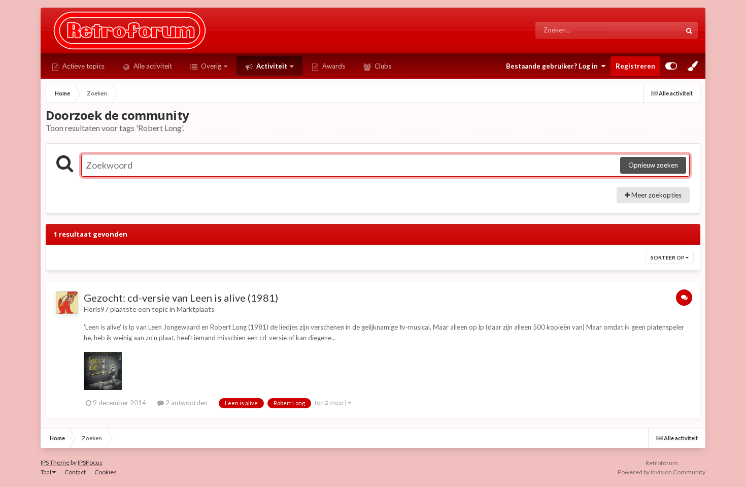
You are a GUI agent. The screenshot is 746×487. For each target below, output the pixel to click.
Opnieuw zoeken (653, 165)
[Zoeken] (689, 30)
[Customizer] (671, 66)
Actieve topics (83, 66)
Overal (657, 30)
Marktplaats (196, 309)
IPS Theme (55, 462)
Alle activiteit (152, 66)
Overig (210, 66)
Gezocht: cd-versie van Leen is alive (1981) (181, 297)
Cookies (105, 472)
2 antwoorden (186, 403)
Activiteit (271, 66)
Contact (75, 472)
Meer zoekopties (656, 195)
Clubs (382, 66)
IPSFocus (90, 462)
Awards (333, 66)
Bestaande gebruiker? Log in (553, 66)
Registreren (635, 66)
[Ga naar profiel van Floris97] (67, 302)
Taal (46, 472)
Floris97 (96, 309)
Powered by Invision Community (661, 472)
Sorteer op (668, 257)
